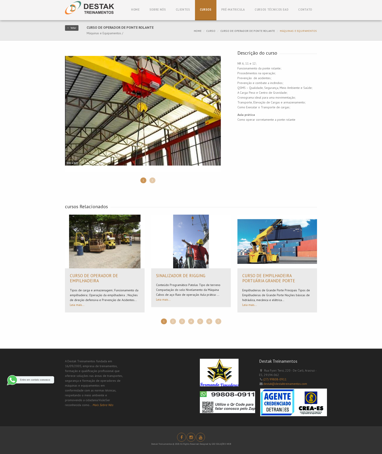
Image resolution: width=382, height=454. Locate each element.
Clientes (183, 9)
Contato (305, 9)
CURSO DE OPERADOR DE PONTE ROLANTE (247, 30)
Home (135, 9)
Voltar (73, 27)
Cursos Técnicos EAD (271, 9)
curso (210, 30)
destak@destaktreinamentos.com (285, 384)
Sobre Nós (157, 9)
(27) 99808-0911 (274, 379)
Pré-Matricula (233, 9)
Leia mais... (77, 305)
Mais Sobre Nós (102, 405)
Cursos (206, 9)
